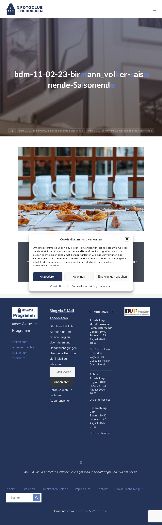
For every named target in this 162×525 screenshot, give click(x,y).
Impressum (105, 285)
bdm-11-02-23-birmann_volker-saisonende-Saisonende (51, 130)
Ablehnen (79, 276)
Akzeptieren (47, 276)
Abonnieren (62, 382)
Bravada (81, 511)
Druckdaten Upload (55, 489)
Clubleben (28, 489)
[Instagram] (81, 462)
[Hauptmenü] (152, 9)
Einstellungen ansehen (112, 276)
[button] (127, 239)
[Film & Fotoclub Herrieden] (24, 9)
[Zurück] (90, 311)
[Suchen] (36, 497)
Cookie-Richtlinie (60, 285)
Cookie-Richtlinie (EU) (129, 489)
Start (11, 489)
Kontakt (102, 489)
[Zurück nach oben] (146, 509)
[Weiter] (112, 311)
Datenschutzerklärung (84, 285)
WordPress (99, 511)
